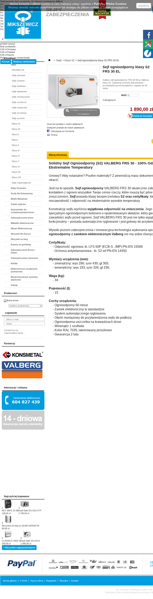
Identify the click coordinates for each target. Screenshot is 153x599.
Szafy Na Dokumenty (22, 193)
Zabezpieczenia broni (22, 217)
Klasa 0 (15, 134)
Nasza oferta (36, 581)
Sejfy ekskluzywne (21, 97)
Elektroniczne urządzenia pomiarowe (24, 270)
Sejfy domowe (18, 75)
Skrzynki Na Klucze (21, 234)
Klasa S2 (16, 129)
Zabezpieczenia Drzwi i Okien (23, 251)
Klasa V (15, 161)
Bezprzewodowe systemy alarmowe (24, 278)
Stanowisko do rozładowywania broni (22, 211)
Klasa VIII (16, 177)
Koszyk (6, 61)
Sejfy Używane (18, 188)
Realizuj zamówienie (24, 61)
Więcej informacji (58, 155)
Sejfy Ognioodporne (21, 183)
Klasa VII (16, 172)
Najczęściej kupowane (16, 496)
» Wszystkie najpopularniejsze (19, 547)
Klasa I (15, 140)
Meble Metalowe (19, 199)
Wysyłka (64, 581)
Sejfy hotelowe (19, 86)
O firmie (23, 581)
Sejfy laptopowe (19, 91)
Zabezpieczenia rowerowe (24, 258)
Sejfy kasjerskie (19, 107)
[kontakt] (23, 409)
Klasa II (15, 145)
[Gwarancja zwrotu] (23, 429)
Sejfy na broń (18, 118)
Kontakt (74, 581)
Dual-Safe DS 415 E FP (30, 512)
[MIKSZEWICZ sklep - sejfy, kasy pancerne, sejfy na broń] (22, 22)
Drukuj (54, 135)
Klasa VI (16, 166)
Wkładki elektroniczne (22, 223)
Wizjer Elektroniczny (21, 228)
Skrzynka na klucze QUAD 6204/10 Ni (20, 527)
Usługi (14, 285)
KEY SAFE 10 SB (10, 512)
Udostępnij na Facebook (62, 131)
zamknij (143, 5)
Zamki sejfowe (18, 204)
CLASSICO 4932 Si (11, 542)
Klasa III (16, 150)
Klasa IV (16, 156)
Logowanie (11, 313)
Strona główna (10, 581)
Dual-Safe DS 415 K (30, 542)
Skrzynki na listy (19, 239)
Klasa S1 (16, 123)
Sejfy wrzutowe (19, 113)
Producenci (10, 293)
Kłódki (14, 263)
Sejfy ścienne (18, 81)
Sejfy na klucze (19, 102)
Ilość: (124, 95)
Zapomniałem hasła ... (14, 333)
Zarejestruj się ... (12, 330)
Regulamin (51, 581)
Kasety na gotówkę (21, 244)
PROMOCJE (18, 70)
